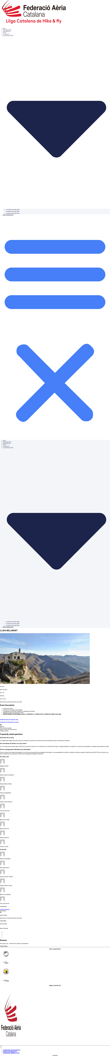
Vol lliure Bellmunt (4, 909)
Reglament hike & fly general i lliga (9, 719)
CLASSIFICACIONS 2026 (12, 209)
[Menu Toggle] (0, 1046)
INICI (4, 440)
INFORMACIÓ (7, 31)
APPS (4, 445)
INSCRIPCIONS (7, 442)
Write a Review (4, 946)
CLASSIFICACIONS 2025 (12, 211)
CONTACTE (6, 446)
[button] (55, 328)
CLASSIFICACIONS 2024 (12, 213)
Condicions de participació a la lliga (9, 722)
